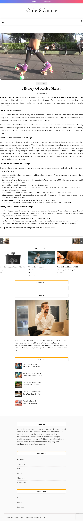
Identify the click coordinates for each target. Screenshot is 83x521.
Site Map (43, 517)
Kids (18, 469)
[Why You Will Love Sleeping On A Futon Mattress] (4, 241)
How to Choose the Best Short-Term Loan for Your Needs (32, 393)
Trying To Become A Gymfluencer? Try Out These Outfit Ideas (39, 270)
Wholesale (21, 483)
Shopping (41, 84)
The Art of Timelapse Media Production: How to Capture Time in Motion (32, 365)
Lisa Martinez (43, 93)
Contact (47, 1)
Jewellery (21, 464)
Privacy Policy (34, 517)
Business (20, 460)
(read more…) (39, 444)
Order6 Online (41, 10)
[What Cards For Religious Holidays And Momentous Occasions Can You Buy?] (78, 241)
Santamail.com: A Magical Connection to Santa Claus (32, 375)
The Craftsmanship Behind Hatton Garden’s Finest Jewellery (32, 384)
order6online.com (50, 340)
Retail (19, 474)
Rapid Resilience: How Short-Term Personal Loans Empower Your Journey (31, 402)
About (40, 1)
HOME (34, 1)
